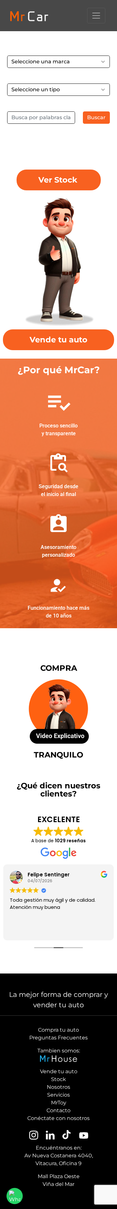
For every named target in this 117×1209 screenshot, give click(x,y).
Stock (58, 1079)
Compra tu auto (58, 1030)
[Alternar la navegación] (96, 15)
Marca (15, 49)
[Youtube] (83, 1135)
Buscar (96, 117)
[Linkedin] (50, 1135)
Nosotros (58, 1087)
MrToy (58, 1103)
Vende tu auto (58, 1071)
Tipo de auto (23, 77)
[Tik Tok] (66, 1135)
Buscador (19, 105)
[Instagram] (33, 1135)
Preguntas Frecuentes (58, 1038)
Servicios (58, 1095)
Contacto (58, 1110)
